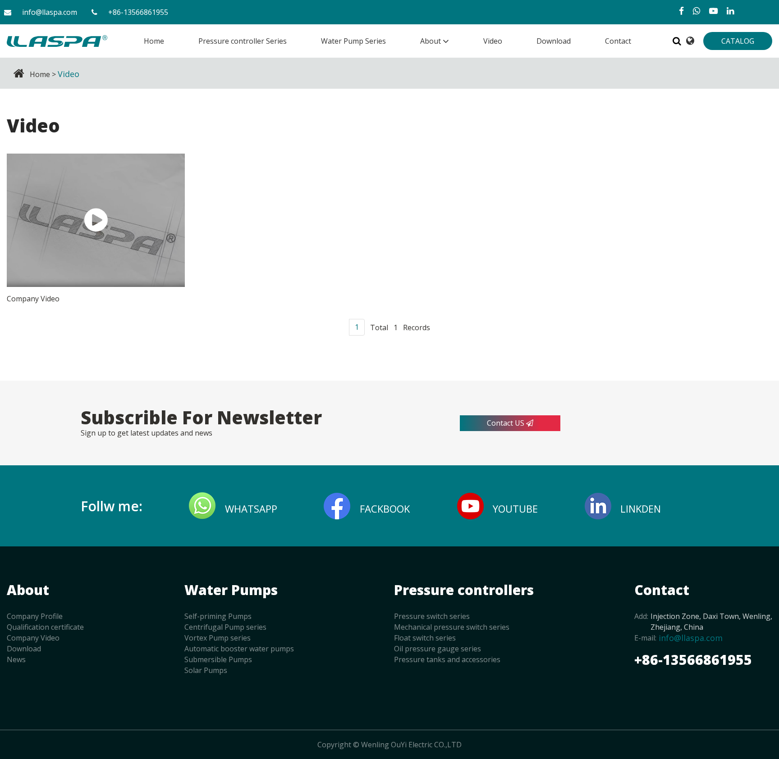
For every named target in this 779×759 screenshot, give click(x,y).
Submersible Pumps (218, 659)
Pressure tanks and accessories (447, 659)
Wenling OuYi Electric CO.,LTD (411, 745)
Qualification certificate (45, 627)
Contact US (506, 423)
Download (24, 649)
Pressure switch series (432, 616)
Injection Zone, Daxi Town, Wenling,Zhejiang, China (711, 621)
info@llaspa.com (49, 12)
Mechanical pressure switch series (451, 627)
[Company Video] (96, 220)
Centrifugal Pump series (225, 627)
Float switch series (425, 638)
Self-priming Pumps (218, 616)
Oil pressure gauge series (437, 649)
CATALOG (737, 41)
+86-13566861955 (138, 12)
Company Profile (35, 616)
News (16, 659)
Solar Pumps (205, 670)
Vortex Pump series (217, 638)
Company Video (33, 638)
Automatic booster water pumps (239, 649)
